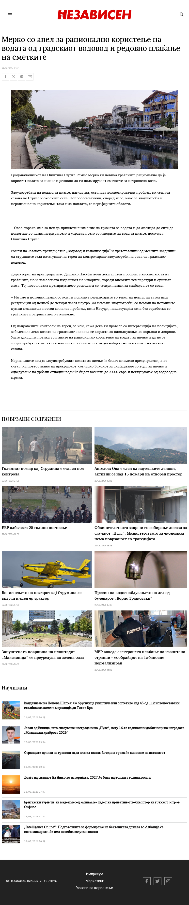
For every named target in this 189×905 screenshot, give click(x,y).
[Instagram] (168, 881)
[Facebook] (147, 881)
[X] (157, 881)
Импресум (94, 874)
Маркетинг (95, 881)
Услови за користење (94, 888)
